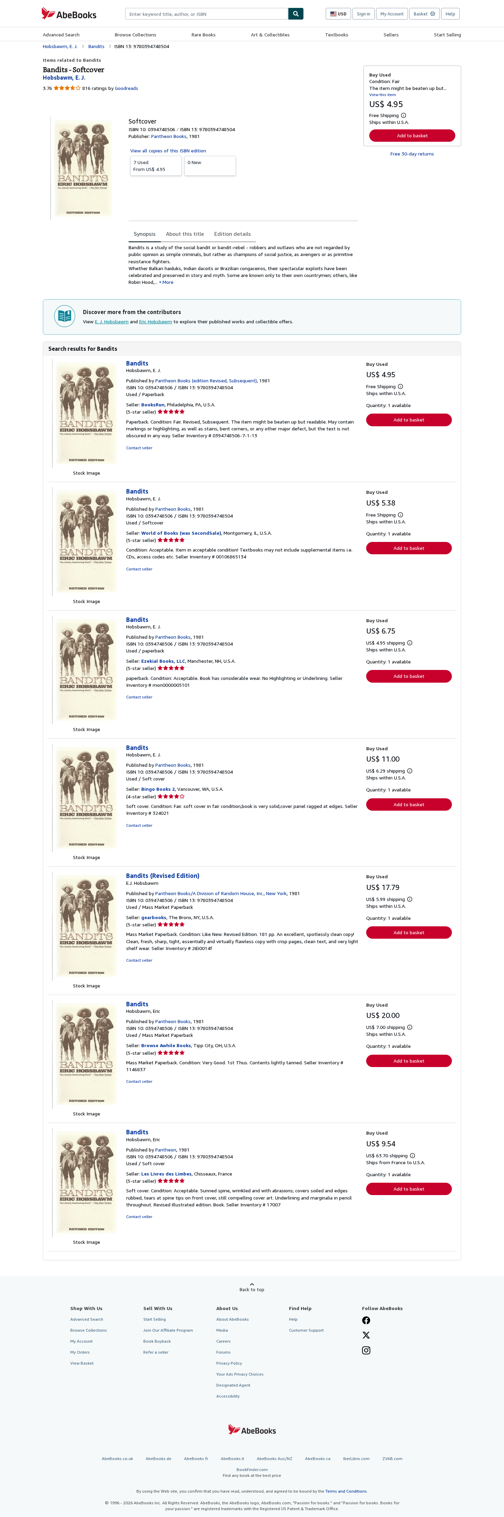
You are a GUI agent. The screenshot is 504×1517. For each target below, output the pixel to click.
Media (222, 1330)
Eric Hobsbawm (155, 321)
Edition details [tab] (232, 233)
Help (450, 13)
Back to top (252, 1289)
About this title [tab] (185, 233)
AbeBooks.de (158, 1458)
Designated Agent (233, 1385)
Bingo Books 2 (158, 789)
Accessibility (228, 1396)
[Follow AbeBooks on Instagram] (366, 1351)
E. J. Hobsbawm (112, 321)
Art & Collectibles (270, 34)
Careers (223, 1341)
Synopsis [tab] (145, 233)
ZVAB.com (392, 1458)
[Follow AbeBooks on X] (366, 1335)
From (149, 165)
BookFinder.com (252, 1472)
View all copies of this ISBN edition (168, 150)
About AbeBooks (232, 1319)
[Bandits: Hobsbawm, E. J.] (86, 466)
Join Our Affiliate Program (168, 1330)
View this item (382, 94)
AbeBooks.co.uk (117, 1458)
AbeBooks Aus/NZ (274, 1458)
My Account (392, 13)
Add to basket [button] (412, 135)
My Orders (80, 1352)
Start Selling (447, 34)
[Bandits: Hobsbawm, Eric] (86, 1107)
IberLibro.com (356, 1458)
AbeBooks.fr (196, 1458)
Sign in (363, 13)
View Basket (82, 1363)
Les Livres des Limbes (166, 1174)
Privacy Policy (229, 1363)
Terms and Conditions (346, 1491)
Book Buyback (157, 1341)
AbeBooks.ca (318, 1458)
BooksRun (153, 404)
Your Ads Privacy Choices (240, 1374)
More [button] (168, 282)
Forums (223, 1352)
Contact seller (139, 447)
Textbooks (336, 34)
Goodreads (126, 88)
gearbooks (153, 917)
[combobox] (206, 14)
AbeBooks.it (232, 1458)
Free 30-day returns (412, 154)
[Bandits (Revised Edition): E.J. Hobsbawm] (86, 979)
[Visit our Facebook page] (366, 1321)
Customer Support (306, 1330)
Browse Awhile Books (166, 1045)
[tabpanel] (243, 265)
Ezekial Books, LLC (163, 661)
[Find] (295, 14)
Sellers (391, 34)
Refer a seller (155, 1352)
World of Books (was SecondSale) (181, 533)
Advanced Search (61, 34)
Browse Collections (135, 34)
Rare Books (204, 34)
